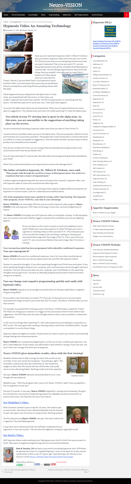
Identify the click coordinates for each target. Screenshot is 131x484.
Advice (95, 71)
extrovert (96, 113)
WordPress (89, 481)
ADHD (95, 68)
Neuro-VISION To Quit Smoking (105, 264)
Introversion (97, 130)
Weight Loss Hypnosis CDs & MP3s (106, 44)
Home (6, 15)
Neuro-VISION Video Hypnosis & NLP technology (51, 457)
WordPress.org (98, 294)
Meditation (97, 141)
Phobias (96, 154)
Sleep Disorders (99, 179)
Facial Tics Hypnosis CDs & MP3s (105, 46)
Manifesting (97, 137)
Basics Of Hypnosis (100, 85)
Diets (43, 15)
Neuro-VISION (65, 5)
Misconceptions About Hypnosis (105, 257)
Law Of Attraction (99, 134)
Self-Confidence (99, 165)
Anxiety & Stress (99, 78)
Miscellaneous (98, 144)
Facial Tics (96, 116)
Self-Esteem (97, 168)
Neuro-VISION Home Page (103, 260)
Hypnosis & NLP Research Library (105, 253)
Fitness (95, 120)
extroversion (97, 109)
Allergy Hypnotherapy (101, 75)
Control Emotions (99, 96)
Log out (96, 284)
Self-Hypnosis (98, 172)
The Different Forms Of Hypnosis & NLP (108, 267)
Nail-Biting (97, 151)
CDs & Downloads (18, 15)
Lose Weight (33, 15)
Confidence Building (100, 92)
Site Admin (97, 280)
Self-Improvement (81, 15)
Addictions (67, 15)
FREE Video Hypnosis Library (103, 226)
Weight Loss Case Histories (103, 236)
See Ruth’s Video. (13, 435)
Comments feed (99, 291)
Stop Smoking (54, 15)
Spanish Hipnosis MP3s (102, 48)
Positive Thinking (99, 158)
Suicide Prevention (100, 189)
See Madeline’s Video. (16, 402)
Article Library (97, 15)
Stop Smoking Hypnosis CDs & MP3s (107, 41)
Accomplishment (99, 61)
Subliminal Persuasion (101, 186)
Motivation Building (100, 147)
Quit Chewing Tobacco (101, 161)
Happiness (97, 123)
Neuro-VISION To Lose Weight (104, 213)
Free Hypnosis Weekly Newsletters (106, 250)
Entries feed (97, 287)
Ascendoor (72, 481)
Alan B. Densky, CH (29, 30)
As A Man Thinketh (100, 82)
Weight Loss (97, 199)
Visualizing (97, 196)
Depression (97, 99)
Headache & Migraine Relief (103, 127)
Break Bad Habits (99, 89)
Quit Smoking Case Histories (103, 233)
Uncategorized (61, 462)
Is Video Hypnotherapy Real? (103, 229)
